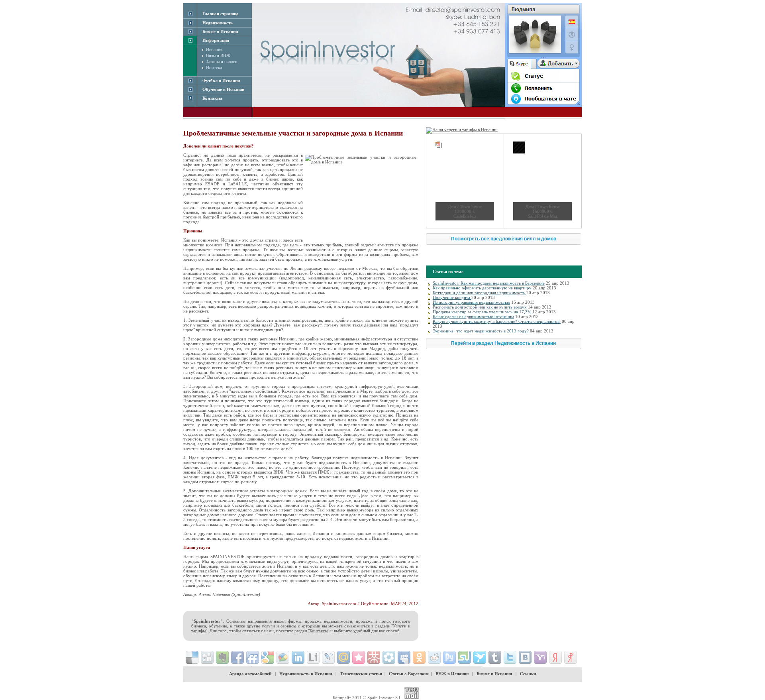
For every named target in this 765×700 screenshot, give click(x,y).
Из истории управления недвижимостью (471, 302)
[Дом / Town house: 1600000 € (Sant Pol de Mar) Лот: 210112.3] (542, 181)
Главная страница (220, 13)
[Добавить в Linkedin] (298, 657)
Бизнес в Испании (494, 673)
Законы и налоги (221, 61)
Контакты (212, 98)
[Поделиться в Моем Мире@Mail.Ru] (343, 657)
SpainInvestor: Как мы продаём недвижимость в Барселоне (489, 283)
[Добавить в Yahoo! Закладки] (540, 657)
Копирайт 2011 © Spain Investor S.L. (368, 697)
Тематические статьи (361, 673)
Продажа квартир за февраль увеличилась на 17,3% (482, 311)
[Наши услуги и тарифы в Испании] (462, 129)
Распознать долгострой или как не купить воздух (480, 307)
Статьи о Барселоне (409, 673)
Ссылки (528, 673)
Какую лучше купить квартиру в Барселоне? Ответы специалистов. (497, 321)
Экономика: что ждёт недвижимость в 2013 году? (481, 330)
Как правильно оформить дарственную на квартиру (482, 287)
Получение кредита (452, 297)
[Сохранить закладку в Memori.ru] (358, 657)
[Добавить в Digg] (207, 657)
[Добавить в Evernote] (222, 657)
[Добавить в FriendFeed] (252, 657)
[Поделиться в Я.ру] (570, 657)
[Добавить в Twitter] (510, 657)
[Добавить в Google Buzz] (283, 657)
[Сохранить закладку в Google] (267, 657)
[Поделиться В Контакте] (525, 657)
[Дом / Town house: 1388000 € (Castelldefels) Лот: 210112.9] (464, 181)
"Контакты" (318, 630)
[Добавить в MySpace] (404, 657)
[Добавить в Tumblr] (494, 657)
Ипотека (214, 67)
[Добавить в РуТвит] (449, 657)
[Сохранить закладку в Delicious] (192, 657)
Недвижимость (217, 22)
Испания (214, 49)
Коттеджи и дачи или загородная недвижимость (479, 292)
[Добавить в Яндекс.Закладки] (555, 657)
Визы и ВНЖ (218, 55)
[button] (503, 239)
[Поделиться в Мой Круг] (388, 657)
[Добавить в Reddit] (434, 657)
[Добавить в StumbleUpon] (464, 657)
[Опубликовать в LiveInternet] (313, 657)
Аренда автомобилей (250, 673)
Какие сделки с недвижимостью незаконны (473, 316)
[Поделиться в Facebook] (237, 657)
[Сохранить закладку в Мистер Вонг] (373, 657)
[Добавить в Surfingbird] (479, 657)
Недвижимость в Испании (305, 673)
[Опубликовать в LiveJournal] (328, 657)
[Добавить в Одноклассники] (419, 657)
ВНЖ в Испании (452, 673)
